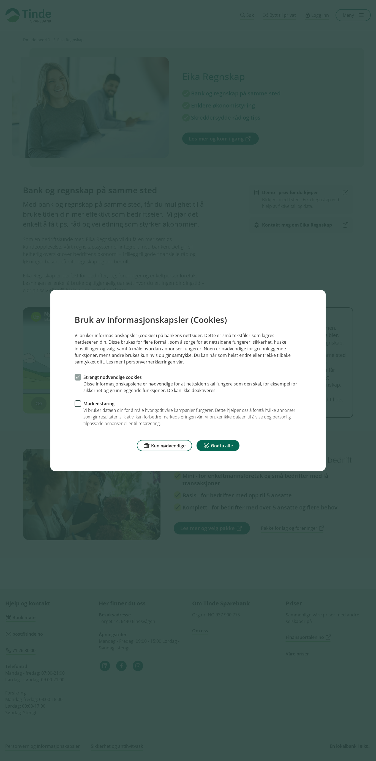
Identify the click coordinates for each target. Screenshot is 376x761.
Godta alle (222, 446)
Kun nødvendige (168, 446)
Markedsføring (99, 404)
